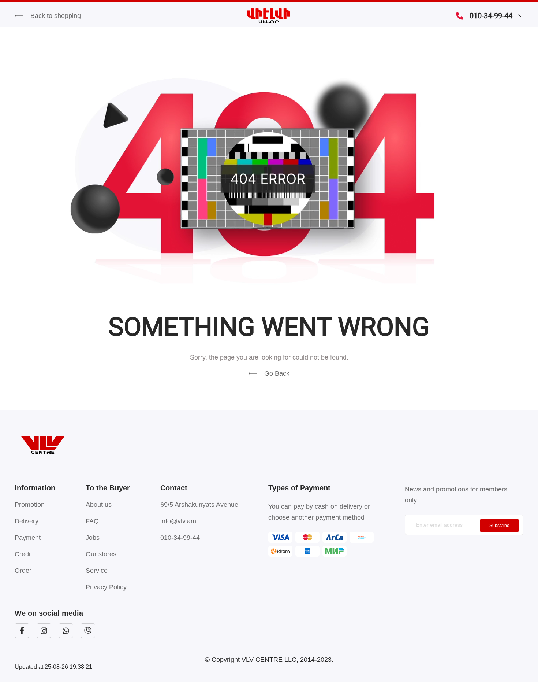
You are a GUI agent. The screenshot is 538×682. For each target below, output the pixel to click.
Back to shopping (55, 15)
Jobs (93, 537)
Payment (28, 537)
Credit (23, 554)
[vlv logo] (269, 445)
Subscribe (499, 525)
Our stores (101, 554)
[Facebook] (22, 630)
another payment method (328, 517)
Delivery (26, 521)
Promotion (30, 504)
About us (99, 504)
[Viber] (88, 630)
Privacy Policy (106, 587)
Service (97, 570)
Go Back (276, 373)
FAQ (92, 521)
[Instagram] (44, 630)
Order (23, 570)
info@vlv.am (178, 521)
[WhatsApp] (66, 630)
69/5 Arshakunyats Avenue (199, 504)
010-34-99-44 (491, 15)
